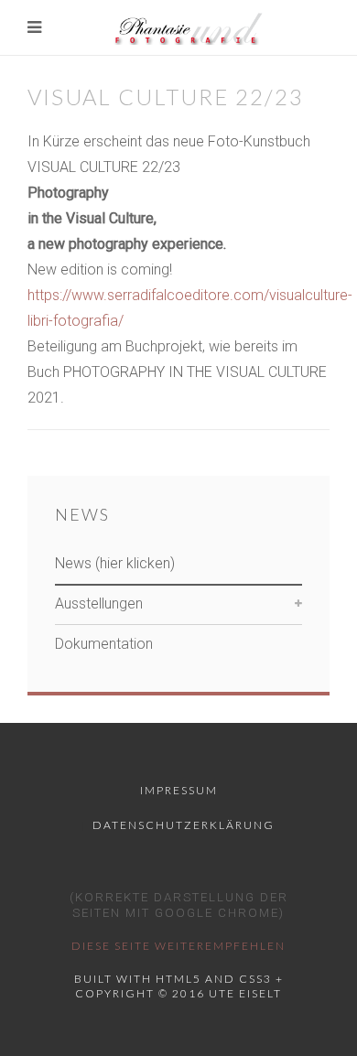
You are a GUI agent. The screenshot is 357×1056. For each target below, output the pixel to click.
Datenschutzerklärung (183, 825)
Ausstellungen (99, 603)
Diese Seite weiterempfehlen (178, 946)
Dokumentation (104, 643)
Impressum (179, 790)
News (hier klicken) (115, 563)
